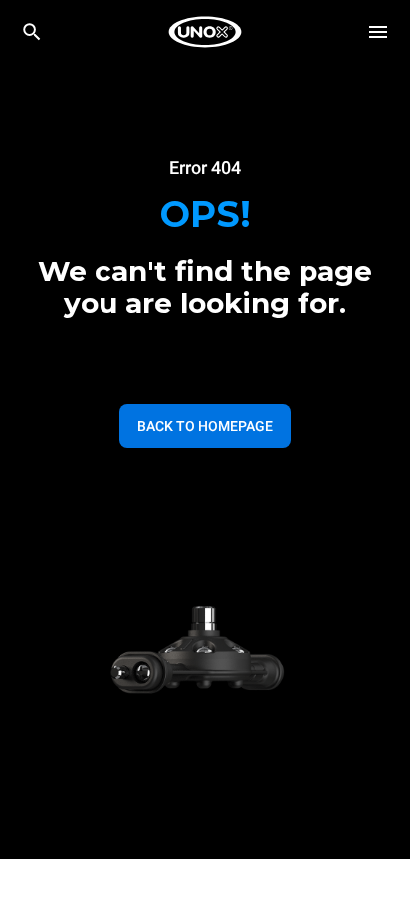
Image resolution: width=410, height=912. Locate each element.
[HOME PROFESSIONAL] (205, 32)
